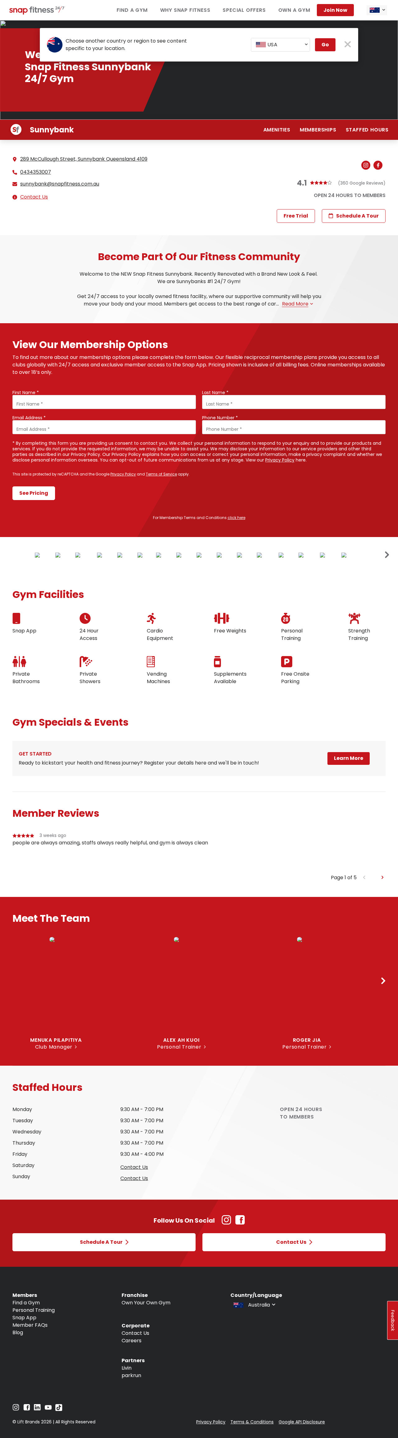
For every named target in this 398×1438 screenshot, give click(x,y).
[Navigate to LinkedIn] (37, 1408)
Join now (335, 10)
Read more (295, 303)
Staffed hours (367, 129)
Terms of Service (161, 474)
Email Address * (29, 418)
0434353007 (35, 172)
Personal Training (33, 1310)
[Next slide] (387, 555)
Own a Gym (294, 10)
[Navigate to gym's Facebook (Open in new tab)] (379, 166)
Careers (131, 1340)
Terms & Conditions (252, 1422)
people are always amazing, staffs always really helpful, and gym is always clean (110, 842)
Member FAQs (30, 1325)
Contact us (134, 1167)
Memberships (318, 129)
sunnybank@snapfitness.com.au (59, 183)
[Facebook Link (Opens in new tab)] (240, 1223)
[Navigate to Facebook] (26, 1409)
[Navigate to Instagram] (15, 1409)
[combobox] (377, 10)
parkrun (131, 1375)
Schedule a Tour (357, 215)
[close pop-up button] (348, 44)
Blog (17, 1332)
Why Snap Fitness (185, 10)
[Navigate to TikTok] (58, 1409)
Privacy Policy (279, 460)
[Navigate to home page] (37, 12)
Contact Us (34, 196)
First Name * (25, 392)
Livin (127, 1367)
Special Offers (244, 10)
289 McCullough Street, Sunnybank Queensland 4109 (83, 159)
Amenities (276, 129)
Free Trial (296, 215)
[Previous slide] (364, 877)
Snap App (24, 1317)
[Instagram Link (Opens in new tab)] (226, 1223)
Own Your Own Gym (146, 1302)
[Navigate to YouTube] (48, 1409)
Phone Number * (220, 418)
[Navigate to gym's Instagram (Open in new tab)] (367, 166)
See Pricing (33, 493)
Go (325, 44)
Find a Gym (132, 10)
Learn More (348, 758)
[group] (199, 853)
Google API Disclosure (302, 1422)
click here (236, 517)
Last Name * (215, 392)
